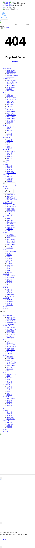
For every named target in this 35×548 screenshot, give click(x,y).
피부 (4, 125)
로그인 (5, 186)
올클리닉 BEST (7, 78)
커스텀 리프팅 (11, 85)
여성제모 (9, 154)
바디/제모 (6, 149)
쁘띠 (4, 92)
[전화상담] (6, 2)
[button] (5, 539)
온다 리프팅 (10, 109)
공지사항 (9, 166)
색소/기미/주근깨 (11, 127)
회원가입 (5, 188)
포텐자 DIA (10, 122)
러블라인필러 (10, 83)
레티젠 (8, 144)
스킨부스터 (6, 137)
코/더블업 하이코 (11, 99)
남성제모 (9, 156)
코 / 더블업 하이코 (12, 82)
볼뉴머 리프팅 (11, 116)
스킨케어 (9, 134)
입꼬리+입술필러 (11, 80)
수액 (8, 160)
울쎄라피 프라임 (11, 111)
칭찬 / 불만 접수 (11, 173)
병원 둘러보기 (11, 73)
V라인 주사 (10, 106)
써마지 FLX (10, 113)
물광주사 (9, 148)
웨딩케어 (9, 135)
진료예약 (9, 180)
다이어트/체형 (11, 151)
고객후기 (9, 169)
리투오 (8, 146)
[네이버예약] (7, 5)
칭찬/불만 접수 (11, 296)
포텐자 (8, 132)
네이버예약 (10, 181)
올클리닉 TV (10, 171)
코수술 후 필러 (11, 103)
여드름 (8, 128)
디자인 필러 (10, 96)
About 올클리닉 (7, 68)
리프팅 (5, 108)
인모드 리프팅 (11, 118)
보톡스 (8, 94)
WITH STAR (10, 77)
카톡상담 (9, 176)
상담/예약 (6, 174)
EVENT (5, 286)
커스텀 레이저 (11, 87)
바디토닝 (9, 158)
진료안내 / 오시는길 (12, 75)
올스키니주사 (10, 90)
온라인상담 (10, 178)
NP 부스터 (9, 89)
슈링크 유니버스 (11, 115)
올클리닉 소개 (11, 70)
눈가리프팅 (10, 123)
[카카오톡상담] (8, 4)
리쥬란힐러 (10, 141)
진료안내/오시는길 (12, 199)
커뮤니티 (5, 164)
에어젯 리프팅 (11, 120)
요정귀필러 (10, 104)
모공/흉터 (9, 130)
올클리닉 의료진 (11, 72)
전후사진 (9, 167)
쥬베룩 (8, 142)
